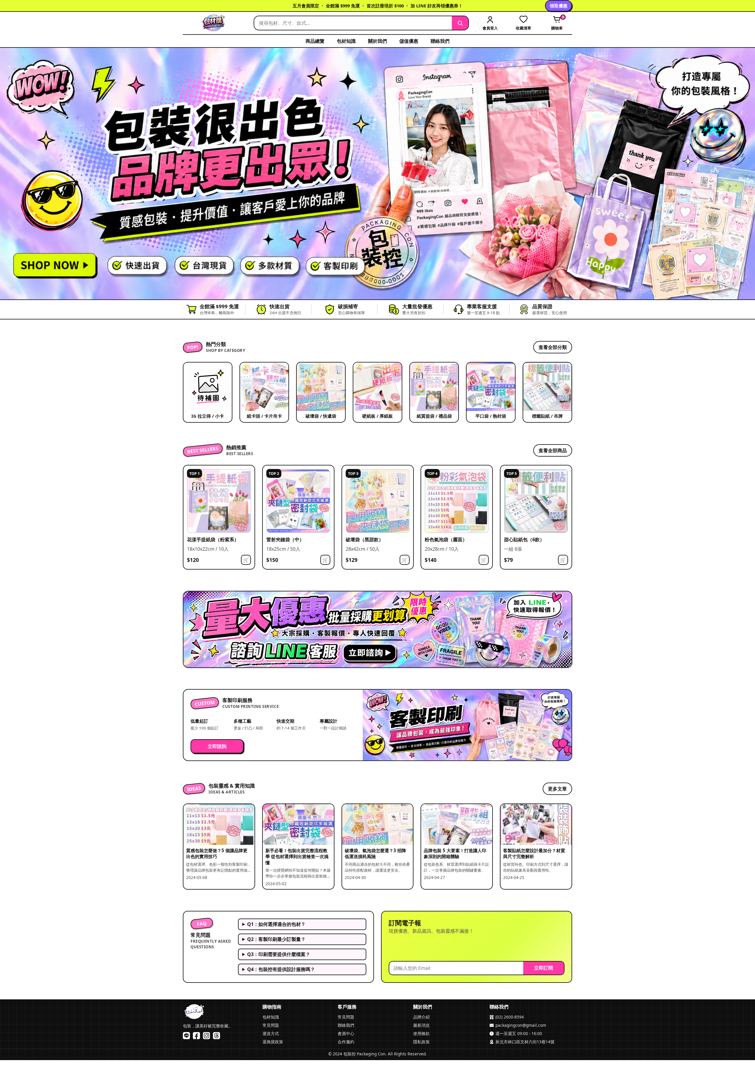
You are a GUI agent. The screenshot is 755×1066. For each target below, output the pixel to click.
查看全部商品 (553, 450)
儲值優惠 (408, 41)
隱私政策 (421, 1041)
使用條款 (421, 1033)
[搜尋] (460, 23)
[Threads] (216, 1035)
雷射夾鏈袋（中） (285, 539)
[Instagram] (206, 1035)
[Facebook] (196, 1035)
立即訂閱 (543, 968)
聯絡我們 (440, 41)
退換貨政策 (272, 1041)
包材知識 (346, 41)
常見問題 (270, 1025)
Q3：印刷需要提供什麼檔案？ (278, 954)
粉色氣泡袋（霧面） (446, 539)
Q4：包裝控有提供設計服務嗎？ (281, 969)
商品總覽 (315, 41)
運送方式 (270, 1033)
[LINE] (186, 1035)
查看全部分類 (553, 347)
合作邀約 (346, 1041)
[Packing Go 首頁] (215, 23)
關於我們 (377, 41)
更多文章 (557, 788)
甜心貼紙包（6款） (524, 539)
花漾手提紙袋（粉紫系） (213, 539)
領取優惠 (558, 6)
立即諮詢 (217, 746)
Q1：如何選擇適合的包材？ (276, 924)
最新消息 (421, 1025)
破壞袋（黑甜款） (364, 539)
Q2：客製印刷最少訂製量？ (276, 939)
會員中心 (346, 1033)
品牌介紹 (421, 1017)
